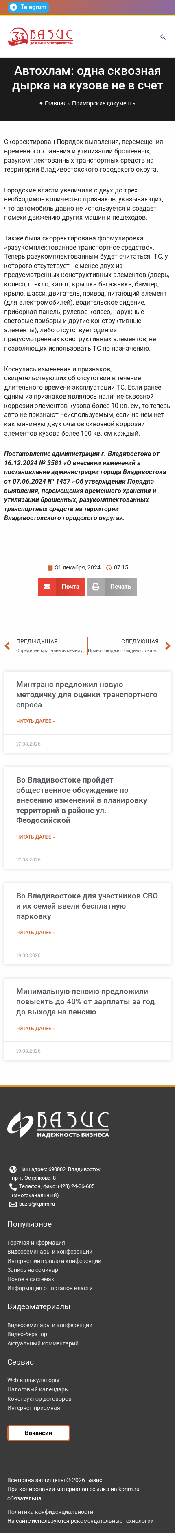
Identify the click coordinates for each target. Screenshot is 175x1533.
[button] (163, 37)
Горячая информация (36, 1242)
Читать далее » (35, 721)
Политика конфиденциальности (50, 1512)
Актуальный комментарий (43, 1343)
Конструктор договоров (39, 1399)
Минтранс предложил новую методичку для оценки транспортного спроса (87, 694)
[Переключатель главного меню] (143, 36)
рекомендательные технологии (112, 1521)
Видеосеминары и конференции (49, 1251)
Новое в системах (30, 1279)
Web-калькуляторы (33, 1380)
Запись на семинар (32, 1270)
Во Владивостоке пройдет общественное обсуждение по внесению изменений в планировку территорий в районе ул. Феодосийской (81, 800)
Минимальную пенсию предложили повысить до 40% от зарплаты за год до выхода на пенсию (85, 1001)
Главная (56, 103)
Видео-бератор (27, 1334)
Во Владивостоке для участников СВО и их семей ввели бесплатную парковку (87, 905)
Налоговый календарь (37, 1389)
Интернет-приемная (33, 1407)
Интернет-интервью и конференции (54, 1261)
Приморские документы (104, 103)
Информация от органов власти (50, 1288)
